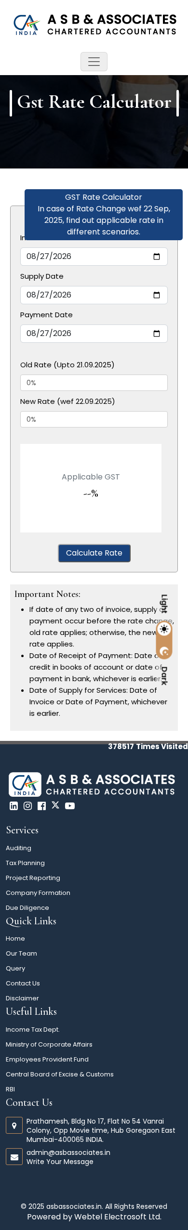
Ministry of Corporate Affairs (49, 1044)
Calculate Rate (94, 552)
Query (15, 968)
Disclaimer (22, 998)
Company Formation (38, 892)
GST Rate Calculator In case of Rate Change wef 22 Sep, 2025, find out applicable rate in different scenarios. (104, 214)
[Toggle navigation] (94, 61)
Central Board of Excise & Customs (60, 1074)
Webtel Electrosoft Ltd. (117, 1216)
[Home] (94, 23)
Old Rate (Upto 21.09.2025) (67, 365)
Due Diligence (27, 907)
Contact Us (23, 983)
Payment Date (46, 315)
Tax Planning (25, 862)
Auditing (18, 848)
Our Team (21, 953)
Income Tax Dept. (33, 1029)
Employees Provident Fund (47, 1059)
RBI (10, 1089)
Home (15, 938)
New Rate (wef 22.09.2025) (67, 401)
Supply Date (42, 276)
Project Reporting (33, 877)
